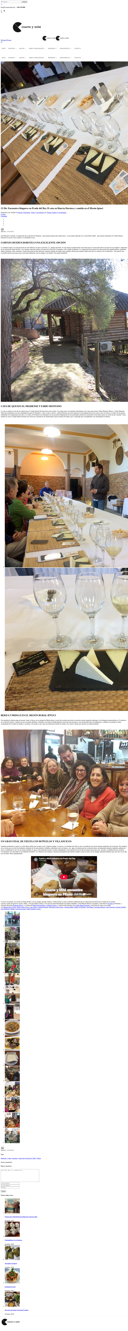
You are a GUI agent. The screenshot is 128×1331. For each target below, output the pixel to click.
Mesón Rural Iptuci (39, 905)
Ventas (39, 1158)
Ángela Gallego (52, 212)
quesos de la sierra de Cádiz (27, 1158)
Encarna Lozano (20, 909)
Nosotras (11, 48)
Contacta (77, 48)
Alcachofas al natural (11, 1263)
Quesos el (111, 903)
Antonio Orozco (51, 905)
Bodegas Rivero (18, 905)
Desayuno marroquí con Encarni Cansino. (16, 1310)
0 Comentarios (61, 212)
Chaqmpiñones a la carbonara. (13, 1240)
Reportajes (51, 48)
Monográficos (65, 48)
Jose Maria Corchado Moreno (95, 907)
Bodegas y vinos (6, 1158)
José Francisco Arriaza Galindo (116, 907)
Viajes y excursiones (37, 212)
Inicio (4, 48)
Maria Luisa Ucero (23, 907)
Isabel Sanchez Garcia (34, 909)
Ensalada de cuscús (10, 1287)
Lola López (33, 907)
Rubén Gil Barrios (80, 907)
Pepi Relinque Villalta (8, 909)
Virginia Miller (68, 907)
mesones (15, 1158)
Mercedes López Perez (56, 907)
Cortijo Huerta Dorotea (82, 905)
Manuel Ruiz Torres (10, 907)
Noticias (20, 212)
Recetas (21, 48)
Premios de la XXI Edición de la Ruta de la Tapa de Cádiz (21, 1217)
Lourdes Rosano (43, 907)
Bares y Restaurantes (36, 48)
